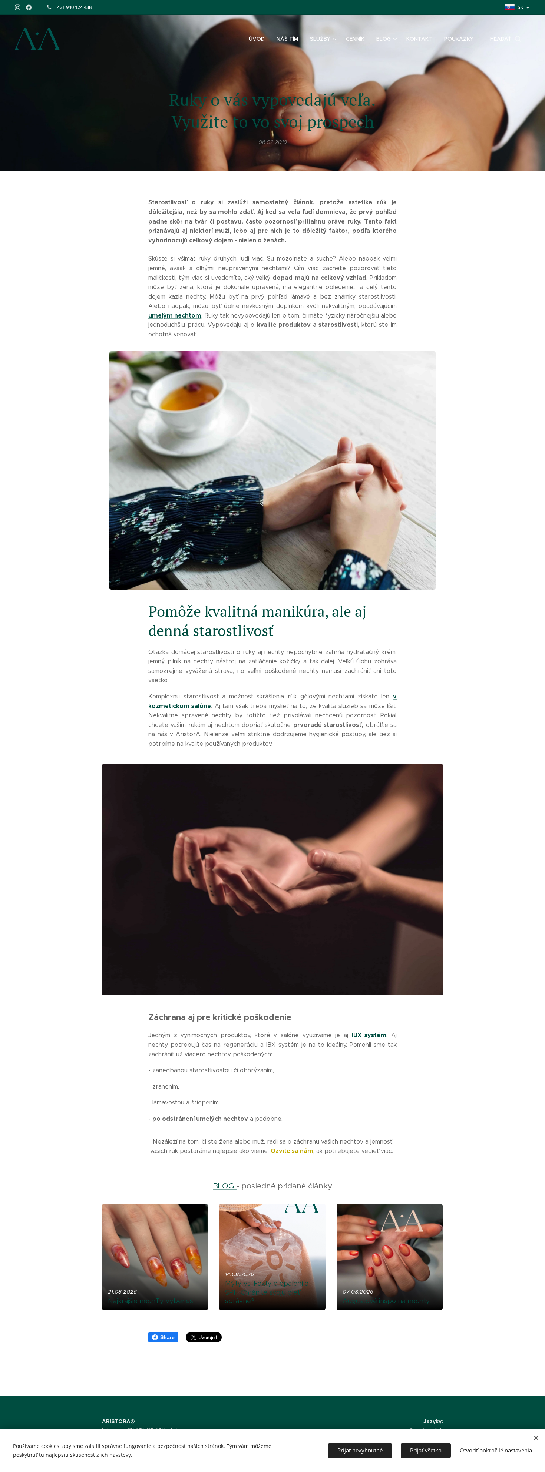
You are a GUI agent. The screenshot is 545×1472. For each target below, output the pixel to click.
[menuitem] (259, 39)
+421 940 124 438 (73, 7)
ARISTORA (116, 1421)
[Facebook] (28, 7)
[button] (505, 39)
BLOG (225, 1186)
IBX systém (369, 1035)
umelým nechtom (174, 315)
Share (167, 1337)
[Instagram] (17, 7)
